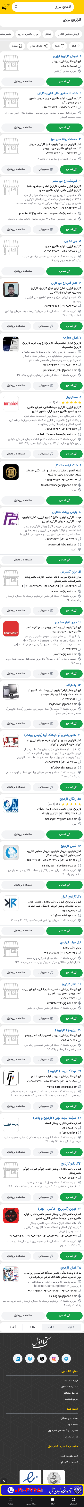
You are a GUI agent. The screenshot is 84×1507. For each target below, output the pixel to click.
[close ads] (4, 1481)
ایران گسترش (68, 571)
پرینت (15, 46)
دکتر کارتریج (69, 984)
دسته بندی (31, 1504)
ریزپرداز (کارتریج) (65, 1030)
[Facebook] (30, 1358)
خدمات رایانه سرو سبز (64, 139)
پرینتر (48, 34)
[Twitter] (42, 1358)
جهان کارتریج (68, 942)
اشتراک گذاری (36, 46)
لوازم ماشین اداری (28, 34)
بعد (33, 1327)
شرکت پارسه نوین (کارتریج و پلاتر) (54, 1118)
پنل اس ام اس (71, 1437)
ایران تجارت (70, 337)
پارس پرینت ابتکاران (64, 512)
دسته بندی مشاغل (69, 1418)
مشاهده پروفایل (23, 81)
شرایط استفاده (71, 1393)
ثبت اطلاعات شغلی (69, 1456)
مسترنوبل (72, 397)
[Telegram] (66, 1358)
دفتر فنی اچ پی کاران (64, 283)
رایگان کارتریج (67, 798)
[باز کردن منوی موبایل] (79, 7)
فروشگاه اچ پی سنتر (65, 181)
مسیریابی (43, 169)
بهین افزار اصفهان (66, 622)
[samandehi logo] (53, 1481)
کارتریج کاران (68, 896)
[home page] (6, 7)
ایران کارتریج (68, 1268)
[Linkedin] (17, 1358)
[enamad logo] (30, 1481)
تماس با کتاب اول (69, 1387)
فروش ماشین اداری (68, 34)
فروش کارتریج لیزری (65, 56)
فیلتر (74, 46)
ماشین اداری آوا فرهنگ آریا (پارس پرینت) (50, 735)
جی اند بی (70, 241)
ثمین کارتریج (68, 846)
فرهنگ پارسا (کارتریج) (62, 1071)
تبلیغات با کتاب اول (69, 1462)
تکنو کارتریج (68, 1163)
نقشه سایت (72, 1425)
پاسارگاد (71, 685)
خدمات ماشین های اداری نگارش (57, 93)
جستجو (73, 1504)
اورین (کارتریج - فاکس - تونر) (57, 1209)
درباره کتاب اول (71, 1381)
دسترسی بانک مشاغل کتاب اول (63, 1431)
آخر (14, 1327)
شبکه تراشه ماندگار (66, 465)
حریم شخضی (71, 1399)
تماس (62, 81)
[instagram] (54, 1358)
